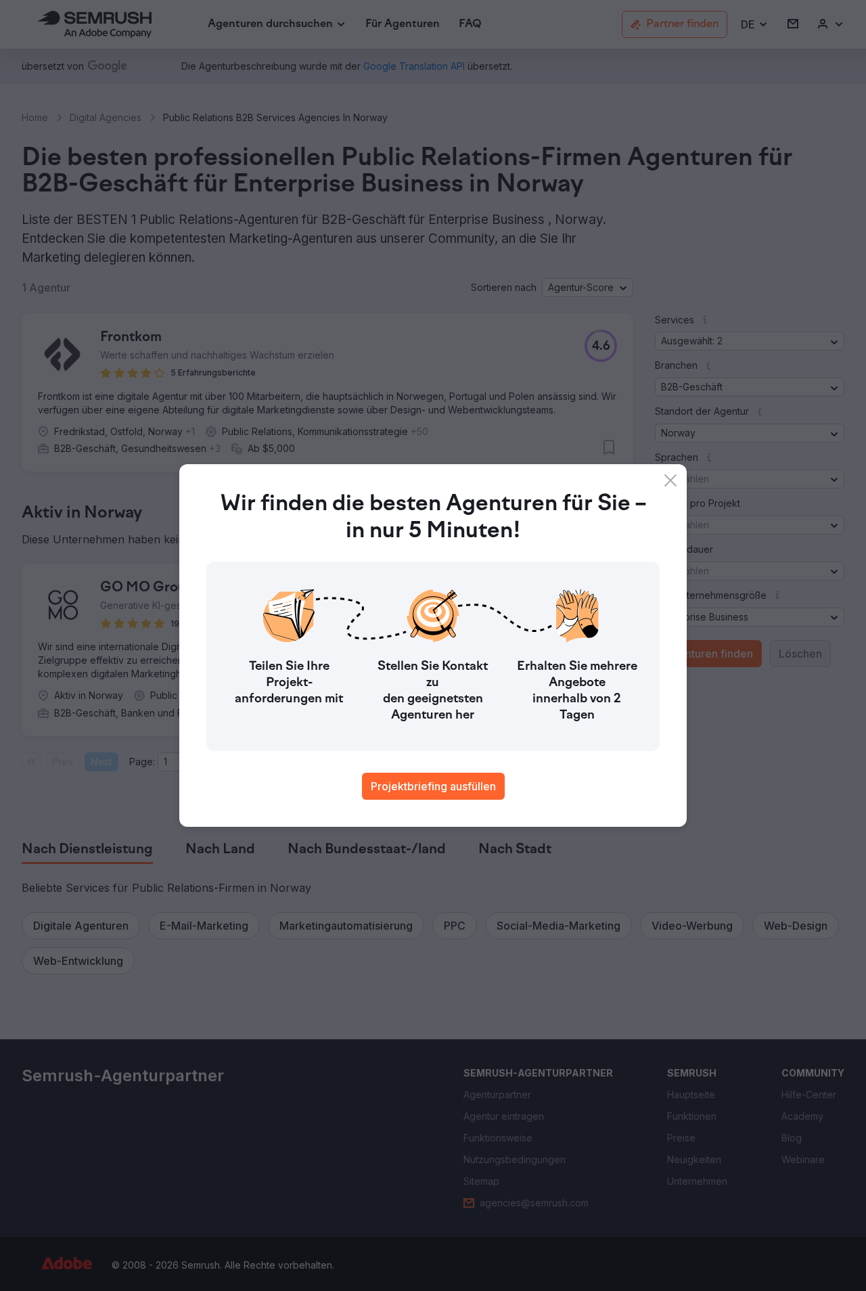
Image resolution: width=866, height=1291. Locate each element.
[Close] (670, 480)
